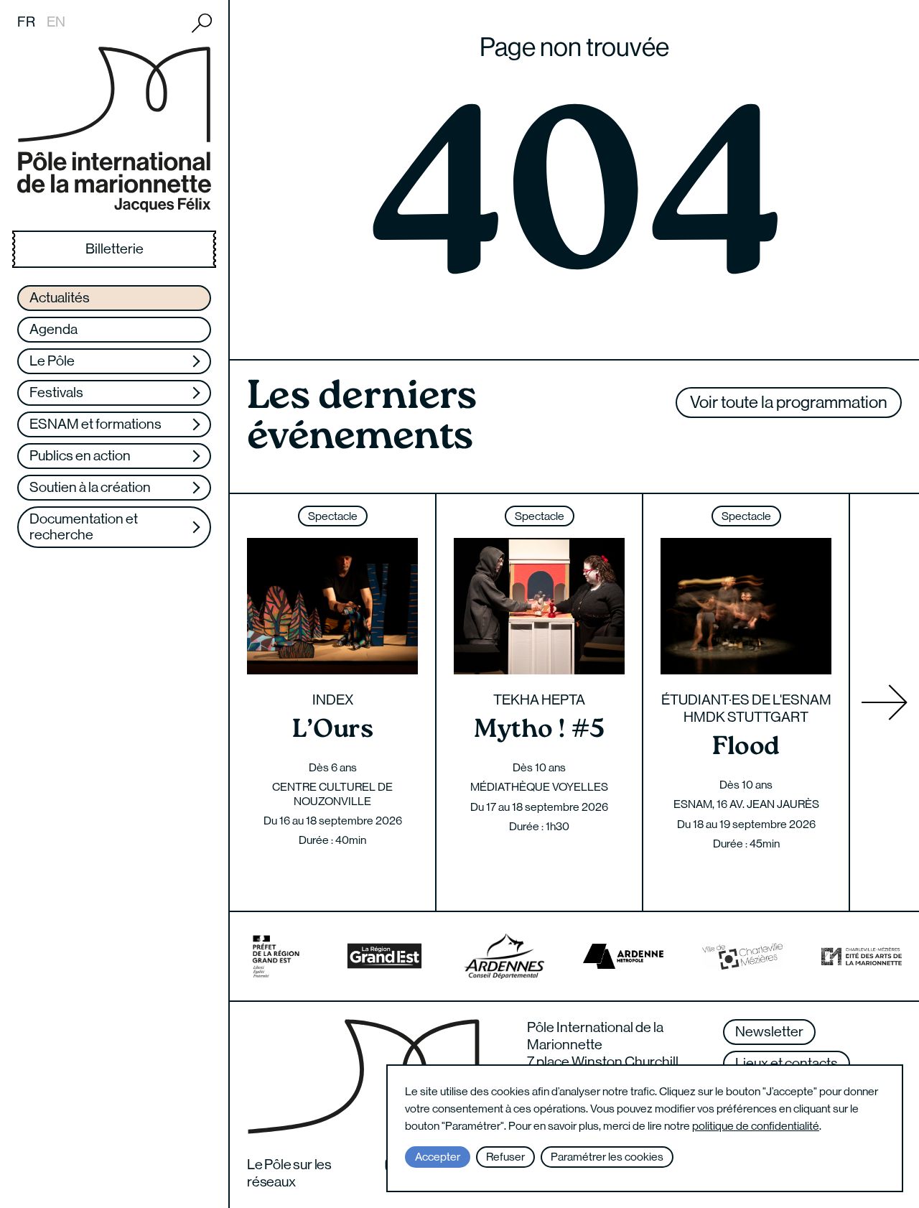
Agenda (53, 329)
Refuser (505, 1156)
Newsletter (769, 1031)
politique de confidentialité (755, 1126)
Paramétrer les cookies (607, 1156)
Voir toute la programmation (788, 402)
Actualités (59, 297)
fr (26, 22)
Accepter (437, 1156)
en (56, 22)
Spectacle (333, 516)
